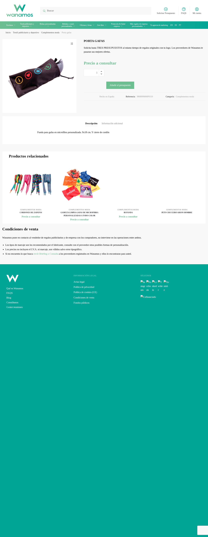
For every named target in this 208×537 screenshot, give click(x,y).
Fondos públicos (81, 302)
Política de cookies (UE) (85, 292)
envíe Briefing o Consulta (45, 253)
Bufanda (128, 212)
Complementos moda (50, 32)
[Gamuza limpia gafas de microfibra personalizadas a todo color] (80, 185)
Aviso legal (79, 282)
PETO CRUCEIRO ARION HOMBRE (177, 212)
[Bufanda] (128, 185)
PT (180, 25)
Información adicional (112, 123)
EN (171, 25)
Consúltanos (12, 302)
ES (176, 25)
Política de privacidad (84, 287)
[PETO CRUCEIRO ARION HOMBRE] (177, 185)
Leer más (177, 218)
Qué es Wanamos (14, 288)
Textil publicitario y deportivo (26, 32)
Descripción (91, 123)
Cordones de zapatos (31, 212)
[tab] (91, 121)
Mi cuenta (197, 13)
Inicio (8, 32)
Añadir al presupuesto (120, 85)
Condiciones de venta (84, 297)
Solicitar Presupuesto (166, 13)
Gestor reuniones (14, 307)
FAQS (183, 13)
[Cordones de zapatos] (31, 185)
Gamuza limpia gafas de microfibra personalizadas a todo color (79, 214)
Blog (8, 297)
